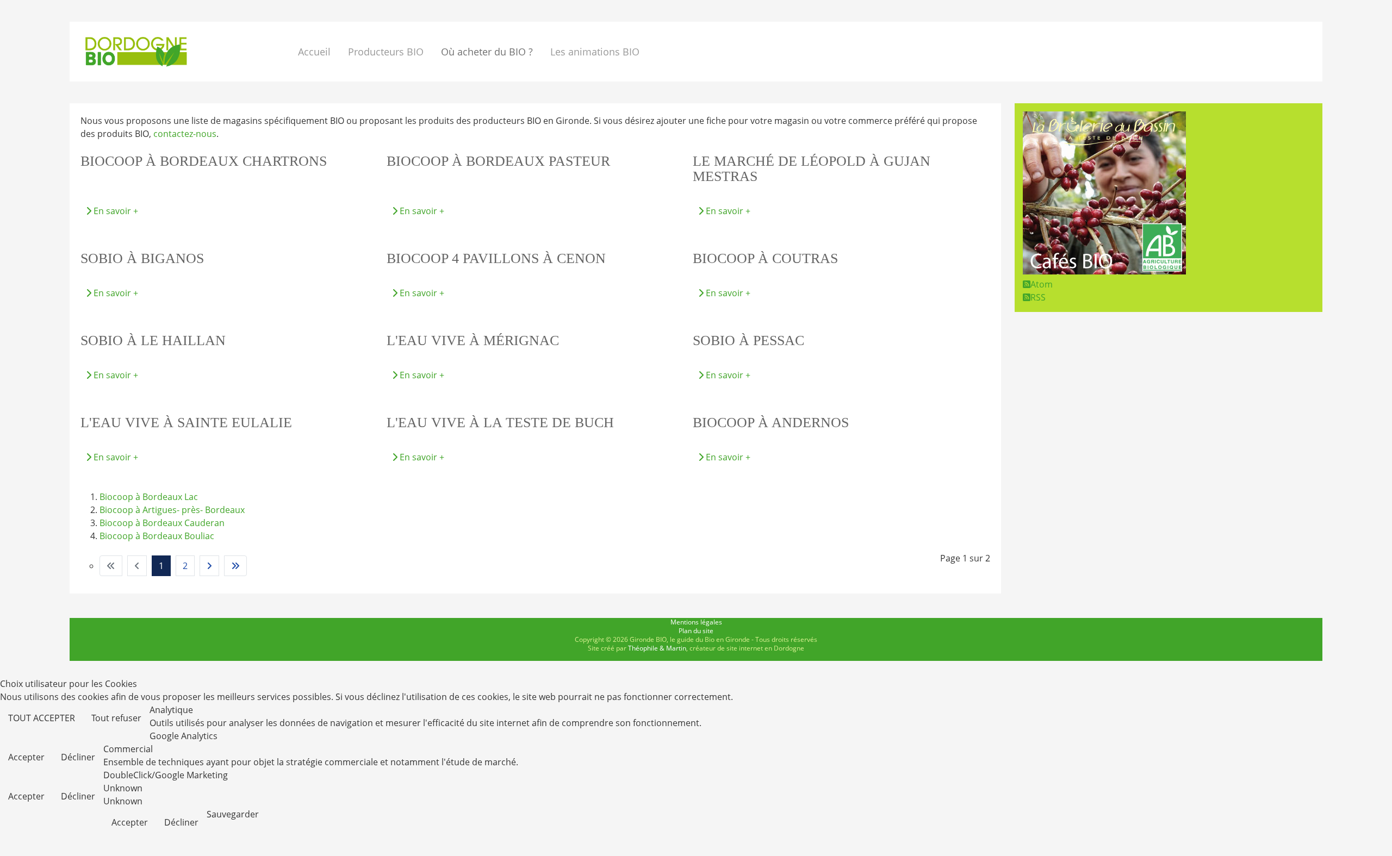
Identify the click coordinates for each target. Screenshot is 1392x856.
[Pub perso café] (1104, 271)
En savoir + (114, 211)
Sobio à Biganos (142, 258)
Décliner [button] (78, 757)
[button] (489, 51)
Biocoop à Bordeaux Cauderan (162, 523)
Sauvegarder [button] (233, 814)
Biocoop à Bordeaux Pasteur (498, 161)
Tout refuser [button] (116, 718)
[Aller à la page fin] (235, 565)
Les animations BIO (594, 51)
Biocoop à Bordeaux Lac (149, 497)
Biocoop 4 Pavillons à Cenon (496, 258)
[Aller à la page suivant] (209, 565)
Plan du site (696, 630)
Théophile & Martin (657, 648)
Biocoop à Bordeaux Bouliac (157, 536)
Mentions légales (696, 622)
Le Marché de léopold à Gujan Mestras (811, 168)
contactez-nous (184, 134)
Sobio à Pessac (748, 340)
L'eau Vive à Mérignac (473, 340)
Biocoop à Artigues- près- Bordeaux (172, 510)
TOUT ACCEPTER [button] (41, 718)
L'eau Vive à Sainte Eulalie (186, 422)
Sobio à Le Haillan (153, 340)
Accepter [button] (26, 757)
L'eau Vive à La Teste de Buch (500, 422)
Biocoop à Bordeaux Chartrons (203, 161)
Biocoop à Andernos (771, 422)
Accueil (314, 51)
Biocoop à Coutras (765, 258)
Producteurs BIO (386, 51)
